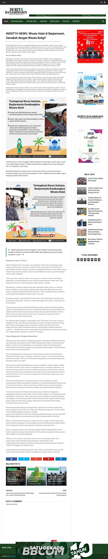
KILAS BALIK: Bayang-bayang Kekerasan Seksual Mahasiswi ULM (56, 479)
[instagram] (104, 2)
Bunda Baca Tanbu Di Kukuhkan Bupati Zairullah (95, 241)
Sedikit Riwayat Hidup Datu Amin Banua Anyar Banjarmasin (95, 232)
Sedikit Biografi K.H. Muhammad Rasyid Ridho (95, 222)
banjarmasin (33, 41)
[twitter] (101, 2)
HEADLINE (43, 21)
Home (3, 2)
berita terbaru (48, 41)
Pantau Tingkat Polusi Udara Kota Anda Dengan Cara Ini (95, 190)
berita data (41, 41)
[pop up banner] (54, 558)
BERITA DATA (54, 21)
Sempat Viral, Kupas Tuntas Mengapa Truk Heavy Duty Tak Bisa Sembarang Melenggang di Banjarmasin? (14, 476)
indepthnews (57, 41)
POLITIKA (66, 21)
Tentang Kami (31, 21)
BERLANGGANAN (17, 21)
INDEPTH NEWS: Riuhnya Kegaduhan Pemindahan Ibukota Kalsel (36, 479)
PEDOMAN (76, 21)
